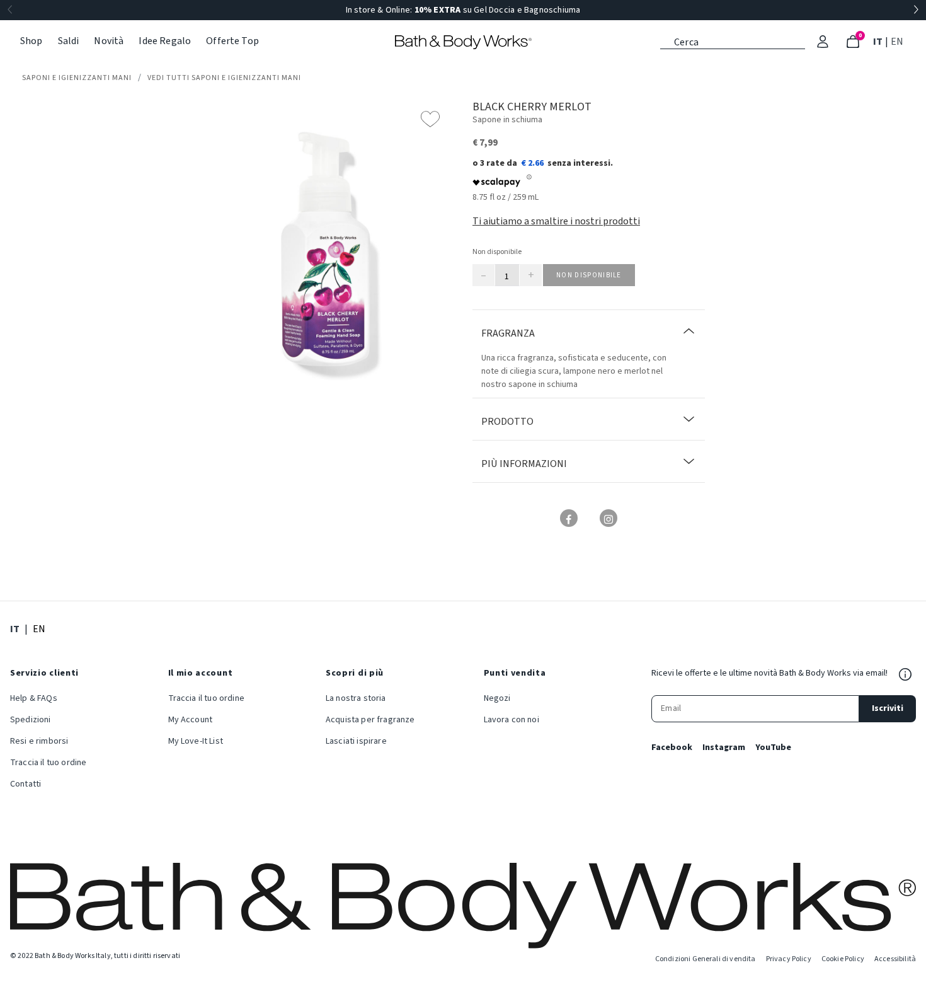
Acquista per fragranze (370, 719)
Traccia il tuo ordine (48, 762)
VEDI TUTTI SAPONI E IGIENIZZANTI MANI (224, 77)
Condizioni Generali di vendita (705, 959)
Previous (10, 10)
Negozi (497, 698)
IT (879, 41)
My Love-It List (195, 741)
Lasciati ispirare (356, 741)
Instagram (723, 747)
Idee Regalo (165, 41)
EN (898, 41)
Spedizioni (30, 719)
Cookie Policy (842, 959)
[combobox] (732, 41)
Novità (108, 41)
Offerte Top (232, 41)
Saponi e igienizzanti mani (77, 77)
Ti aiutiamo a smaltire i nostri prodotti (556, 221)
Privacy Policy (788, 959)
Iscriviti (887, 708)
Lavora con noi (511, 719)
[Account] (822, 41)
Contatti (25, 784)
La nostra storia (356, 698)
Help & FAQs (33, 698)
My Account (190, 719)
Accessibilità (895, 959)
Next (916, 10)
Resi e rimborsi (39, 741)
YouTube (773, 747)
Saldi (68, 41)
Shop (31, 41)
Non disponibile (589, 275)
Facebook (671, 747)
